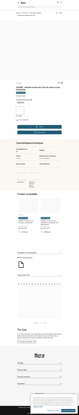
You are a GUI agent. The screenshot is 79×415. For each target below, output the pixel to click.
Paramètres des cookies (53, 410)
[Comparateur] (58, 2)
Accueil (18, 13)
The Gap (20, 215)
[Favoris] (61, 2)
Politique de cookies (38, 406)
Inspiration (21, 383)
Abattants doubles (35, 13)
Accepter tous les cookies (68, 410)
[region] (54, 404)
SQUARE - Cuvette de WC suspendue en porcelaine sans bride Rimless (50, 222)
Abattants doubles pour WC (27, 15)
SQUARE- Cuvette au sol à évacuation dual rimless (26, 221)
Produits (25, 13)
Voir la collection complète (25, 341)
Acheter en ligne (21, 92)
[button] (19, 7)
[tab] (39, 253)
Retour (60, 12)
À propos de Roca (23, 377)
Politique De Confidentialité (26, 407)
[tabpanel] (28, 217)
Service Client (22, 370)
